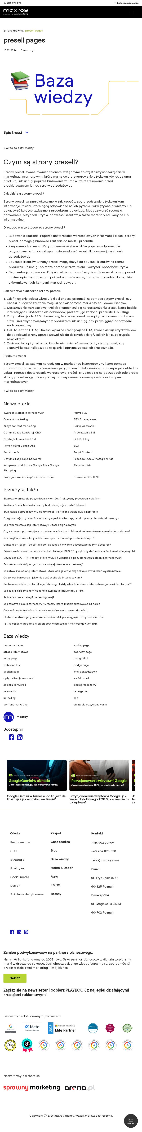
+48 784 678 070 (103, 851)
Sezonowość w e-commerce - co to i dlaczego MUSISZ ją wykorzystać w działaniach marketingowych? (69, 551)
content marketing (15, 704)
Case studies (60, 842)
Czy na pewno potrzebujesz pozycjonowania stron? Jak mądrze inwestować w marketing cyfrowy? (66, 531)
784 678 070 (14, 3)
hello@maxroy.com (128, 3)
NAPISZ (15, 978)
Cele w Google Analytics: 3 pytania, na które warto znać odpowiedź (45, 610)
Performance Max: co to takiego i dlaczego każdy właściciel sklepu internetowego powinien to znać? (67, 584)
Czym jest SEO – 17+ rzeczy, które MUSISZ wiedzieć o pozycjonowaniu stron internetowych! (62, 558)
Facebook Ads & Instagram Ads (94, 459)
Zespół (56, 833)
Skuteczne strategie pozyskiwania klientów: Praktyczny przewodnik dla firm (51, 498)
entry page (10, 658)
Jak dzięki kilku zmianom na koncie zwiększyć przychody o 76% (43, 591)
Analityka (17, 868)
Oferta (15, 833)
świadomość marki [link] (77, 303)
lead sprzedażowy (85, 685)
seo (76, 698)
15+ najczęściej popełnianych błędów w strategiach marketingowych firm (50, 623)
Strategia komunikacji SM (19, 439)
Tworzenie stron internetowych (23, 413)
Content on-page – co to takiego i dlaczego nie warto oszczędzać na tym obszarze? (57, 544)
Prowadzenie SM (84, 432)
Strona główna (13, 30)
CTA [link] (33, 330)
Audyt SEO (80, 413)
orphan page (11, 671)
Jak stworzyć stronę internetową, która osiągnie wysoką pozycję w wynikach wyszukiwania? (62, 571)
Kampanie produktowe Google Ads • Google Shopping (31, 468)
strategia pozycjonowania (90, 704)
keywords (9, 691)
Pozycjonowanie (84, 426)
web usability (11, 665)
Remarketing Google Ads (19, 446)
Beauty (56, 894)
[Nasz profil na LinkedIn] (19, 932)
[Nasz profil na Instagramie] (26, 932)
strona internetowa (15, 652)
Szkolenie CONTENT (87, 477)
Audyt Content (83, 452)
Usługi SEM (81, 658)
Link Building (81, 439)
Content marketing (15, 419)
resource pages (13, 645)
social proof (81, 678)
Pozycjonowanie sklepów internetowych (29, 477)
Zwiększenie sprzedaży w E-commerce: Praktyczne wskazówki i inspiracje (50, 512)
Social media (11, 452)
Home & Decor (62, 868)
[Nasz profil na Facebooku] (12, 932)
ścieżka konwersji (14, 685)
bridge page (81, 665)
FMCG (55, 885)
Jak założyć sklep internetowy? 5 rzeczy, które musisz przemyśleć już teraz (51, 604)
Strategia (17, 859)
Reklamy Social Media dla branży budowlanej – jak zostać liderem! (44, 505)
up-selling (9, 698)
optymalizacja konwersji (18, 678)
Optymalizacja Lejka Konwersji (22, 459)
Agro (54, 876)
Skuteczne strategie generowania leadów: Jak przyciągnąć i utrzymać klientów (53, 617)
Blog (54, 850)
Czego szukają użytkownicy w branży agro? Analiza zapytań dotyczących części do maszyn (61, 518)
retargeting (81, 691)
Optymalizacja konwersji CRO (22, 432)
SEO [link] (37, 316)
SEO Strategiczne (85, 419)
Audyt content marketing (19, 426)
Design (15, 885)
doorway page (83, 652)
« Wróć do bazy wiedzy (18, 148)
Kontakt (97, 833)
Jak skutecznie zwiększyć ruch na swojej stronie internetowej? (43, 564)
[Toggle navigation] (132, 11)
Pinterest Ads (82, 465)
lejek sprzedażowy (85, 671)
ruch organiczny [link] (19, 325)
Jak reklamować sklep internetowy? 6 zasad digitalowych (39, 525)
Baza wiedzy (60, 859)
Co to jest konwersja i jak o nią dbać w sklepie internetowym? (42, 577)
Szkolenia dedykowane (26, 894)
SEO (76, 446)
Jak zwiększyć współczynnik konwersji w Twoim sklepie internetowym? (49, 538)
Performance (20, 842)
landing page (81, 645)
